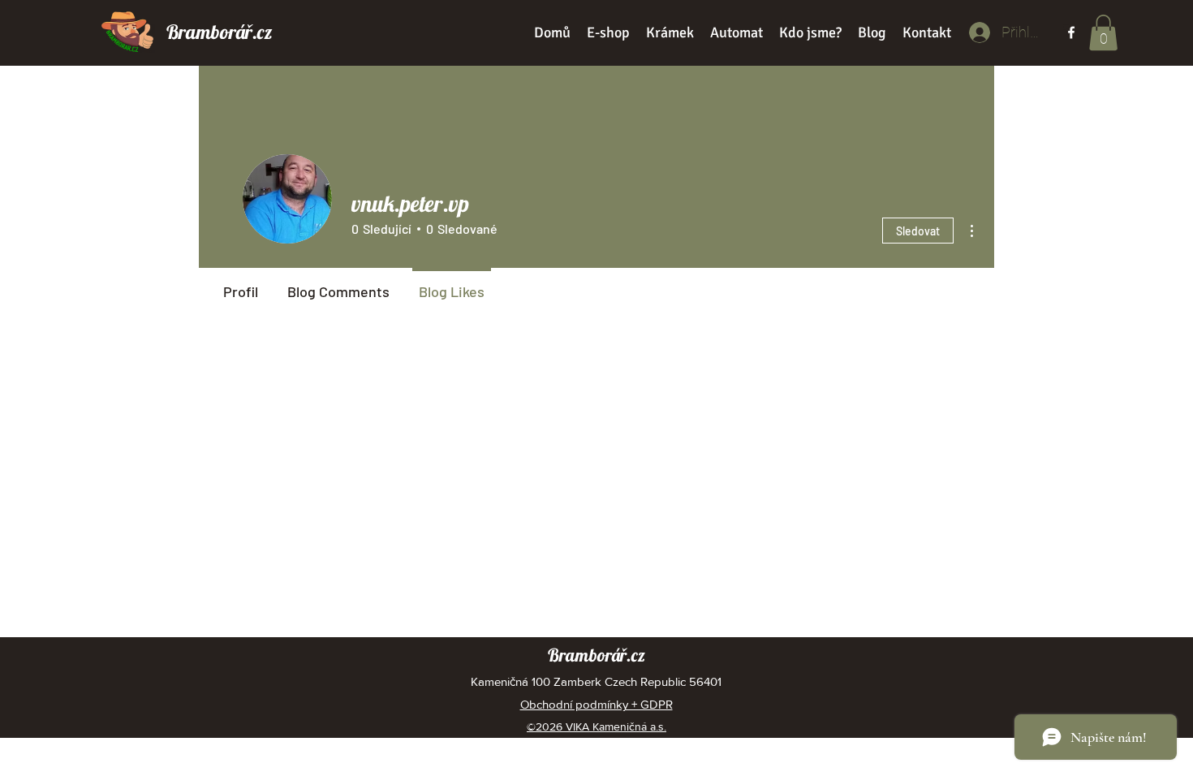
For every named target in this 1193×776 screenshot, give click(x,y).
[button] (1103, 32)
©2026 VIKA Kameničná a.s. (596, 726)
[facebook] (1071, 32)
